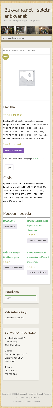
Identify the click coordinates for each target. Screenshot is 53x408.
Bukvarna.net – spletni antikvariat (27, 13)
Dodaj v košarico (13, 150)
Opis (9, 167)
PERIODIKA (18, 51)
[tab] (9, 167)
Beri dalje (10, 226)
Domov (6, 51)
